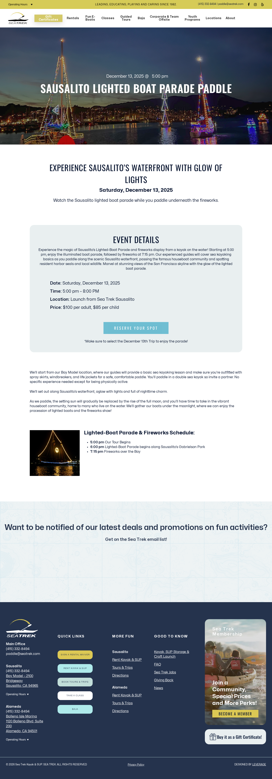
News (158, 688)
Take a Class (75, 696)
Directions (120, 675)
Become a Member (235, 713)
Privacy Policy (136, 764)
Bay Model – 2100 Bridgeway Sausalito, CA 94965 (22, 680)
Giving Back (163, 680)
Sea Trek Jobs (165, 672)
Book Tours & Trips (75, 682)
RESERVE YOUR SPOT (136, 328)
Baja (75, 709)
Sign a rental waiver (75, 655)
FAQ (157, 664)
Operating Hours (18, 4)
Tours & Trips (122, 667)
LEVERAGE (259, 764)
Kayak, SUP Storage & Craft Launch (171, 654)
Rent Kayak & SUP (75, 668)
